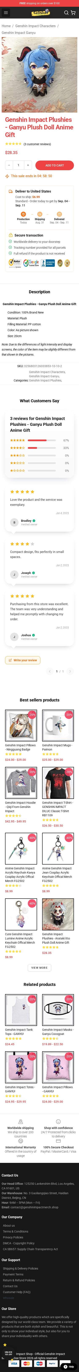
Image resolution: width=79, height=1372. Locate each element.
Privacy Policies (13, 1237)
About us (9, 1225)
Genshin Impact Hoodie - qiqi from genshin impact (20, 807)
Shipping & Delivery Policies (20, 1268)
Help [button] (71, 1366)
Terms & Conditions (15, 1231)
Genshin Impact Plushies (45, 380)
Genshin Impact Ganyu (19, 33)
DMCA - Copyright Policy (19, 1243)
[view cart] (73, 12)
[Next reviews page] (70, 671)
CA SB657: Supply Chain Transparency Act (30, 1249)
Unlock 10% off (8, 1353)
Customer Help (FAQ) (17, 1292)
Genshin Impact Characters (35, 26)
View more (39, 967)
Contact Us (10, 1286)
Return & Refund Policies (19, 1280)
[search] (66, 12)
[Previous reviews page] (50, 671)
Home (6, 26)
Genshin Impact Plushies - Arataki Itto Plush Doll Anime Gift (56, 938)
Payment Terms (13, 1274)
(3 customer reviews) (37, 144)
